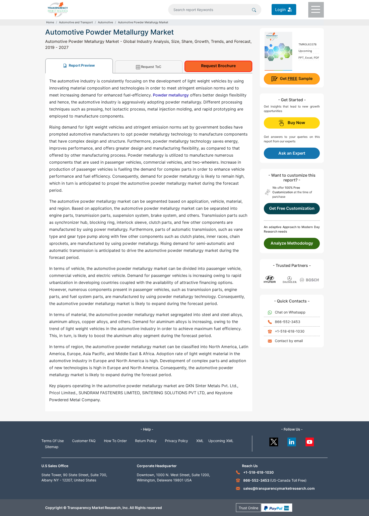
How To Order (115, 441)
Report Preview (81, 65)
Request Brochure (218, 65)
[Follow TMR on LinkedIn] (291, 441)
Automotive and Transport (76, 22)
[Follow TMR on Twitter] (273, 441)
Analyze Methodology (292, 243)
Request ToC (151, 67)
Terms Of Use (52, 441)
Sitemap (51, 447)
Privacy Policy (176, 441)
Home (50, 22)
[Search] (254, 9)
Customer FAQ (84, 441)
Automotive (105, 22)
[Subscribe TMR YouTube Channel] (309, 441)
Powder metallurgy (171, 94)
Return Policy (146, 441)
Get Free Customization (292, 208)
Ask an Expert (291, 153)
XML (200, 441)
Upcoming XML (220, 441)
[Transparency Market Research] (58, 9)
